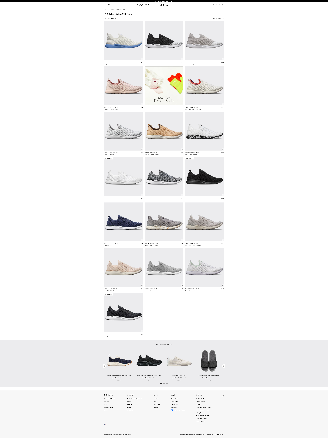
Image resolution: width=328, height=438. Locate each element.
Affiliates (129, 407)
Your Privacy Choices (179, 410)
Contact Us (107, 410)
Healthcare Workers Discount (203, 407)
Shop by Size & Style (143, 5)
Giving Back (157, 404)
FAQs (105, 404)
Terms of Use (174, 401)
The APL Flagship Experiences (134, 399)
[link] (123, 43)
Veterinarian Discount (201, 418)
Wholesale (129, 404)
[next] (224, 1)
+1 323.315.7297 (210, 434)
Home (106, 9)
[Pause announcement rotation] (104, 1)
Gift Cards (198, 404)
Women (116, 5)
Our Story (156, 399)
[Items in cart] (223, 5)
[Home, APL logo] (164, 5)
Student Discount (200, 421)
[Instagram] (223, 396)
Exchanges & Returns (109, 399)
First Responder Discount (202, 410)
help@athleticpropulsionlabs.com (188, 434)
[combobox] (218, 18)
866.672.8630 (200, 434)
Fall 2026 (107, 5)
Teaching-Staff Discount (202, 415)
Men (123, 5)
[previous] (220, 1)
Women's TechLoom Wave (117, 9)
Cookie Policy (174, 404)
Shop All (130, 5)
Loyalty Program (200, 401)
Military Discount (200, 413)
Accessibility (174, 407)
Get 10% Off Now (200, 399)
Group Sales (130, 410)
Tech (155, 401)
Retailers (129, 401)
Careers (156, 407)
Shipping (106, 401)
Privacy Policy (174, 399)
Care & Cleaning (108, 407)
